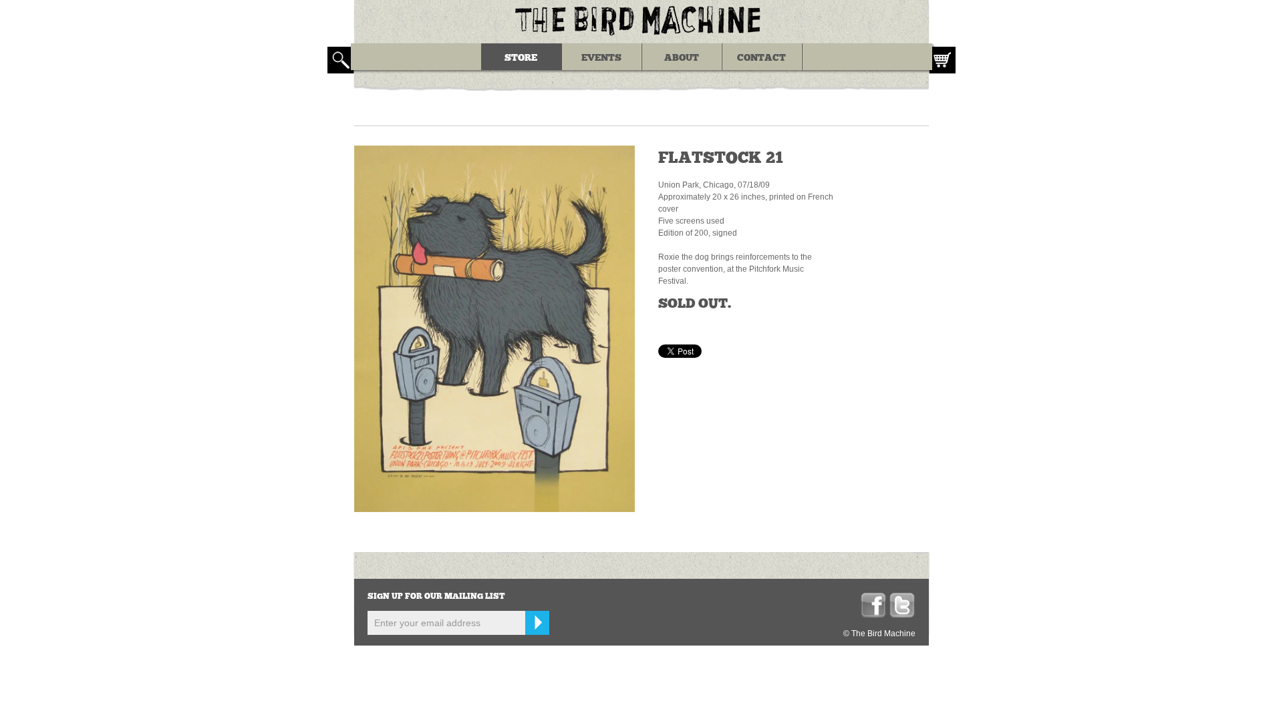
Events (601, 58)
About (681, 58)
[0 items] (942, 60)
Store (521, 58)
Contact (761, 58)
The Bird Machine (641, 20)
